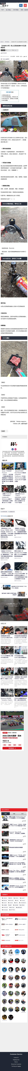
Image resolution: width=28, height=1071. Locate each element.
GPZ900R (4, 53)
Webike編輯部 (6, 59)
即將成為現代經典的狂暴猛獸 (16, 847)
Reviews (24, 2)
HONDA (16, 898)
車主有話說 (5, 909)
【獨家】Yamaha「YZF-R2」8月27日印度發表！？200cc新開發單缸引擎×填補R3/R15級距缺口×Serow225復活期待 (17, 856)
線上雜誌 (8, 9)
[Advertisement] (14, 26)
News (8, 3)
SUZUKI (11, 902)
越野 (10, 905)
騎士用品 (12, 907)
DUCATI (4, 902)
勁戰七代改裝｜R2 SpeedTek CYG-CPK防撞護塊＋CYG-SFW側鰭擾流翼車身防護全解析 (17, 817)
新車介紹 (5, 900)
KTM (16, 902)
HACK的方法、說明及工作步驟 (10, 98)
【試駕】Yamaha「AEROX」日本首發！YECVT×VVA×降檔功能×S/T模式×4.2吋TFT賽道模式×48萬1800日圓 (17, 825)
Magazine (13, 3)
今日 (6, 813)
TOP (2, 9)
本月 (22, 813)
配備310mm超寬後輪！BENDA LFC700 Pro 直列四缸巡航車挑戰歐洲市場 (17, 879)
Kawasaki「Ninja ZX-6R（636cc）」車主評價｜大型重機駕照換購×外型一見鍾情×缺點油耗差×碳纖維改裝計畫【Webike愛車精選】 (17, 833)
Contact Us (16, 1057)
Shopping (3, 3)
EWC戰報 (15, 9)
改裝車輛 (16, 905)
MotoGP (22, 898)
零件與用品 (3, 50)
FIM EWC (12, 900)
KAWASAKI (10, 50)
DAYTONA (13, 909)
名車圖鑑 (5, 905)
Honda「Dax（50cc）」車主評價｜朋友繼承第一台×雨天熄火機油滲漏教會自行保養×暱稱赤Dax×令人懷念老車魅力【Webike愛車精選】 (17, 871)
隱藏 (12, 92)
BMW (11, 898)
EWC (17, 900)
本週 (14, 813)
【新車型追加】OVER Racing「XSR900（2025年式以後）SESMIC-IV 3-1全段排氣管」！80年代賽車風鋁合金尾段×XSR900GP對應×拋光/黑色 (17, 840)
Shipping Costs (16, 1059)
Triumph (23, 900)
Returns (16, 1061)
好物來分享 (16, 50)
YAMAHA (5, 898)
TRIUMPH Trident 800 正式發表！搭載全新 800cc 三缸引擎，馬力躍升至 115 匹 (17, 863)
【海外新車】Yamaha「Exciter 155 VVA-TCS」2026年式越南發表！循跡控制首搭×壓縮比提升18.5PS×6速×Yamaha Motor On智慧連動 (17, 886)
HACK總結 (5, 100)
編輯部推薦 (19, 907)
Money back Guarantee (16, 1064)
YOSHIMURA (23, 902)
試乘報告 (22, 905)
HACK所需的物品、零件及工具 (10, 96)
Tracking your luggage (16, 1066)
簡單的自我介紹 (6, 95)
